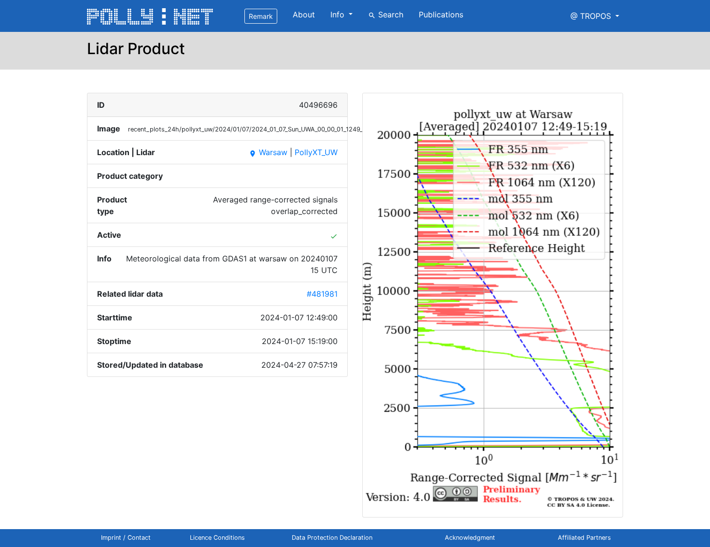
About (304, 14)
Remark (261, 16)
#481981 (322, 294)
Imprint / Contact (126, 537)
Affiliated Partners (584, 537)
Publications (441, 14)
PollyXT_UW (316, 152)
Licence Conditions (217, 537)
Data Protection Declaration (332, 537)
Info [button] (338, 14)
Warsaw (268, 152)
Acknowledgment (470, 537)
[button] (595, 16)
